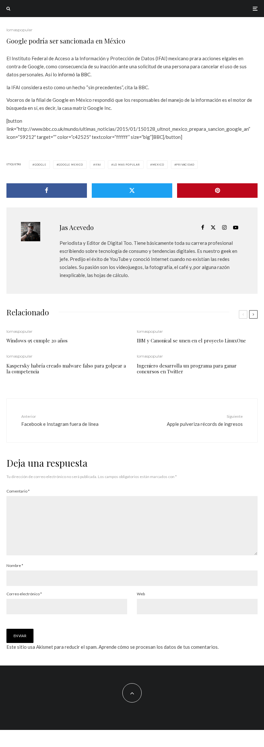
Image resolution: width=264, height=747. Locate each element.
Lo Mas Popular (126, 164)
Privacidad (185, 164)
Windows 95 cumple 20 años (37, 340)
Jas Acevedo (77, 227)
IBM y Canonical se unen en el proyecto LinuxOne (191, 340)
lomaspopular (19, 29)
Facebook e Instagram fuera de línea (60, 420)
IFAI (98, 164)
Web (141, 593)
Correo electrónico (24, 593)
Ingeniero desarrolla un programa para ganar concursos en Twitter (187, 368)
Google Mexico (70, 164)
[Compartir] (46, 190)
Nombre (14, 565)
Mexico (158, 164)
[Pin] (217, 190)
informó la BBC (74, 74)
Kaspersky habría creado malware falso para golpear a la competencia (66, 368)
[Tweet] (132, 190)
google (40, 164)
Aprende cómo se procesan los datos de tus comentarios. (159, 647)
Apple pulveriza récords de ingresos (205, 420)
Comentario (18, 491)
